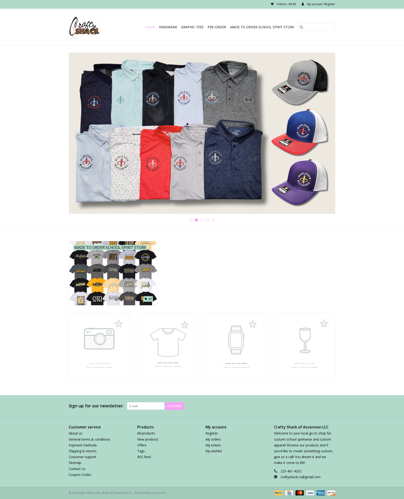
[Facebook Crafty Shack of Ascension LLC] (281, 406)
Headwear (168, 27)
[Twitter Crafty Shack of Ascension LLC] (289, 406)
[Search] (301, 27)
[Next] (326, 134)
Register (212, 433)
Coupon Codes (80, 474)
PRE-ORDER (217, 27)
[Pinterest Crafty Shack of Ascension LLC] (306, 406)
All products (146, 433)
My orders (213, 439)
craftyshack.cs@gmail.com (301, 477)
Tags (141, 451)
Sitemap (75, 462)
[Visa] (309, 493)
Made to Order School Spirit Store (262, 27)
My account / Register (321, 4)
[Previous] (78, 134)
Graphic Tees (192, 27)
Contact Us (77, 469)
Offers (142, 445)
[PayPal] (278, 493)
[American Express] (320, 493)
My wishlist (214, 451)
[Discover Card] (330, 493)
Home (150, 27)
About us (75, 433)
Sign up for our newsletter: (96, 405)
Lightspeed (158, 493)
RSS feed (144, 457)
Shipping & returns (83, 451)
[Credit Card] (288, 493)
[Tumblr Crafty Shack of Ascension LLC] (323, 406)
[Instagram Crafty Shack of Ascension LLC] (331, 406)
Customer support (82, 457)
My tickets (213, 445)
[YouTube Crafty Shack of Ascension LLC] (314, 406)
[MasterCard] (299, 493)
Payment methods (83, 445)
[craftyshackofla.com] (87, 27)
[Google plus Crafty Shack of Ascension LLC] (298, 406)
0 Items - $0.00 (286, 4)
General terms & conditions (89, 439)
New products (148, 439)
